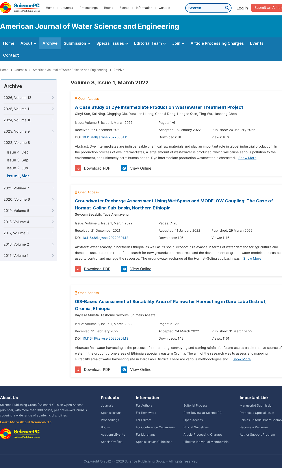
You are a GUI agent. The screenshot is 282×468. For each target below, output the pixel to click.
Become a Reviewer (254, 427)
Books (108, 7)
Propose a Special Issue (257, 412)
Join (176, 43)
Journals (67, 7)
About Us (9, 397)
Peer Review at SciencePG (203, 412)
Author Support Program (257, 434)
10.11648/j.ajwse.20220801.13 (105, 338)
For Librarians (145, 434)
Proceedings (89, 7)
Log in (242, 8)
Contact (164, 7)
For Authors (144, 405)
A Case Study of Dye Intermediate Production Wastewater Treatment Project (159, 107)
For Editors (143, 420)
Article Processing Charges (217, 43)
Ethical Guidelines (196, 427)
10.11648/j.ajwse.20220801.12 (105, 238)
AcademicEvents (113, 434)
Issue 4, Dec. (18, 152)
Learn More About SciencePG (25, 422)
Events (124, 7)
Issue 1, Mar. (18, 176)
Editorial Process (195, 405)
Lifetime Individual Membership (206, 442)
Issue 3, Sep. (18, 160)
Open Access (193, 420)
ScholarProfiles (111, 442)
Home (50, 7)
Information (144, 7)
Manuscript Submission (256, 405)
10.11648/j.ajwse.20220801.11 (105, 137)
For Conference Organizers (155, 427)
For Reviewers (146, 412)
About (26, 43)
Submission (75, 43)
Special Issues (110, 43)
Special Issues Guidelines (154, 442)
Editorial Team (148, 43)
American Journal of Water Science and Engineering (70, 70)
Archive (50, 43)
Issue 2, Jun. (18, 168)
